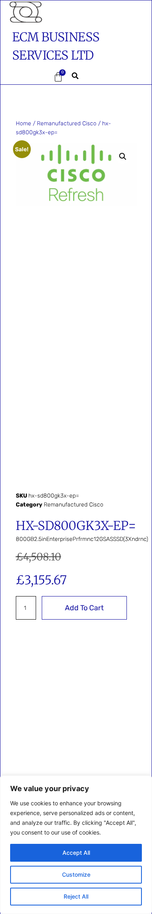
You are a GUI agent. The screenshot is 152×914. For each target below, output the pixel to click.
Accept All (76, 852)
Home (23, 123)
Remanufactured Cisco (66, 123)
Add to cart (84, 607)
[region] (76, 844)
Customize (76, 874)
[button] (24, 77)
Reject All (76, 896)
